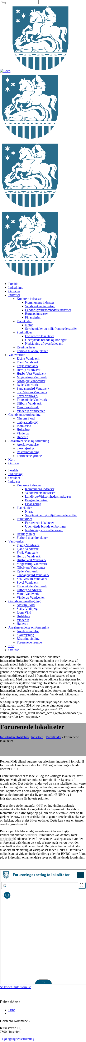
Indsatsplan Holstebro (14, 737)
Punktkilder (53, 737)
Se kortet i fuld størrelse (15, 987)
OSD (45, 765)
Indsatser (37, 737)
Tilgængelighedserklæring (17, 1039)
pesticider (31, 835)
